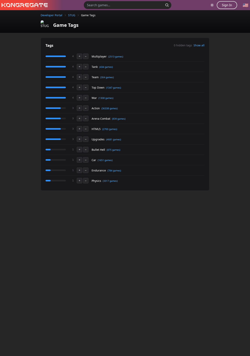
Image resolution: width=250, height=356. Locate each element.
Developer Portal (51, 15)
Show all (199, 45)
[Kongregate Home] (24, 5)
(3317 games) (110, 181)
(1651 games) (105, 160)
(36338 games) (109, 108)
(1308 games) (105, 98)
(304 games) (107, 77)
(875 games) (113, 150)
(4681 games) (113, 139)
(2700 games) (109, 129)
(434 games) (106, 67)
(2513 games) (115, 56)
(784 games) (114, 170)
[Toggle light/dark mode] (212, 5)
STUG (71, 15)
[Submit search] (167, 5)
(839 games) (119, 118)
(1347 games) (113, 87)
